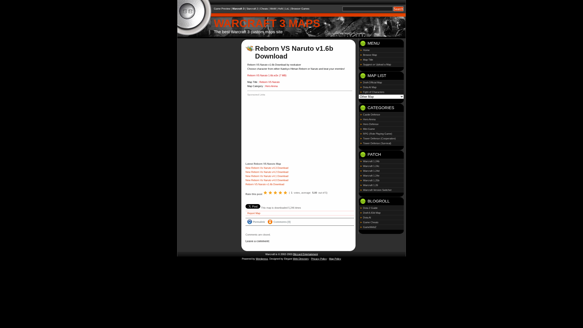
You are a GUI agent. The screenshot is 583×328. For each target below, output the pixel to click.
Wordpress (262, 258)
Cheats (264, 8)
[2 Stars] (270, 192)
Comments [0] (282, 221)
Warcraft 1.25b (371, 180)
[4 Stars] (280, 192)
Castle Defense (371, 114)
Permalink (259, 221)
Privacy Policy (319, 258)
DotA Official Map (372, 82)
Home (366, 50)
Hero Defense (370, 124)
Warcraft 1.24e (371, 175)
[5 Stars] (285, 192)
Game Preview (222, 8)
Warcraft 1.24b (371, 161)
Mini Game (369, 129)
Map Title (368, 59)
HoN (280, 8)
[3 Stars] (275, 192)
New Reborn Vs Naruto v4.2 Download (266, 172)
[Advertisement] (285, 129)
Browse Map (370, 55)
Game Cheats (370, 222)
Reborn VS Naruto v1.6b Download (264, 184)
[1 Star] (265, 192)
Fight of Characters (373, 92)
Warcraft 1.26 (370, 185)
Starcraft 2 (252, 8)
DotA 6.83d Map (372, 212)
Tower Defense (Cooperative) (379, 138)
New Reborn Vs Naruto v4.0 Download (266, 180)
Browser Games (300, 8)
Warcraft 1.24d (371, 170)
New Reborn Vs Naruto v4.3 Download (266, 168)
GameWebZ (369, 227)
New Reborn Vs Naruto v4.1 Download (266, 176)
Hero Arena (271, 86)
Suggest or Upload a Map (377, 64)
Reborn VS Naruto (269, 82)
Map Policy (335, 258)
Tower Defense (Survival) (377, 143)
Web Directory (301, 258)
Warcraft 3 (238, 8)
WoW (273, 8)
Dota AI (367, 217)
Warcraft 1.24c (371, 166)
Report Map (253, 213)
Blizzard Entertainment (305, 254)
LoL (287, 8)
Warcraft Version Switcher (377, 190)
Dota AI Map (369, 87)
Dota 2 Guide (370, 208)
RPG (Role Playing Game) (377, 133)
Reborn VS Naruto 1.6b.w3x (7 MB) (266, 75)
